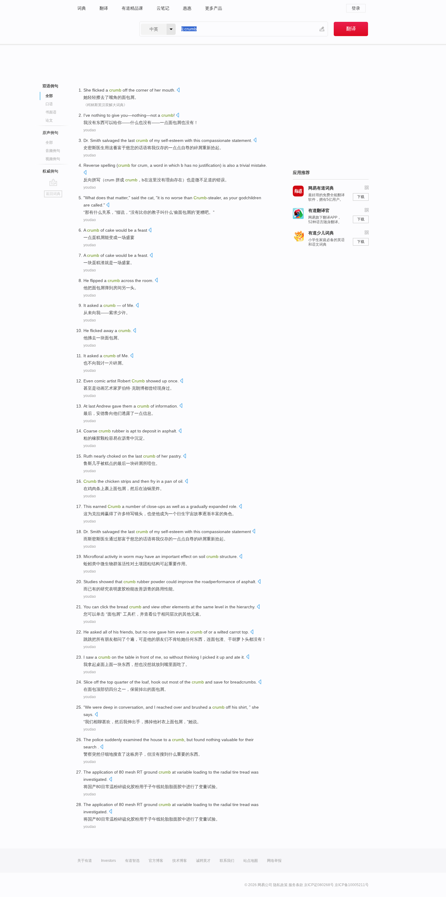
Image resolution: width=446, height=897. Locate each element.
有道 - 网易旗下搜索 (102, 29)
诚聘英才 (203, 860)
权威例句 (50, 171)
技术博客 (179, 860)
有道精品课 (132, 8)
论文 (49, 120)
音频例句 (53, 151)
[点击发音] (178, 90)
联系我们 (227, 860)
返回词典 (53, 194)
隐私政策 (280, 885)
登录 (356, 8)
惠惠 (187, 8)
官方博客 (156, 860)
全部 (49, 142)
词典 (81, 8)
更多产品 (213, 8)
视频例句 (53, 159)
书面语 (51, 112)
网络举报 (274, 860)
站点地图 (250, 860)
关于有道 (84, 860)
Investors (108, 860)
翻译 (104, 8)
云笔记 (163, 8)
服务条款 (296, 885)
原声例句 (50, 132)
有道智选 (132, 860)
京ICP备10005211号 (352, 885)
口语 (49, 104)
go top (53, 182)
